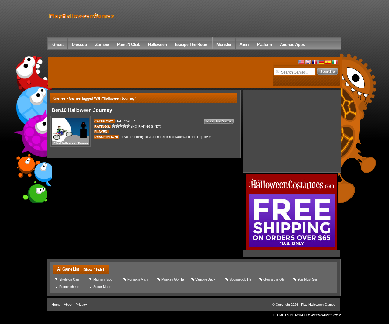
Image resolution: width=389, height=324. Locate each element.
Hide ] (100, 269)
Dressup (79, 44)
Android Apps (292, 44)
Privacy (81, 304)
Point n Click (128, 44)
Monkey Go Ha (172, 279)
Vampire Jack (205, 279)
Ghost (58, 44)
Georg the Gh (273, 279)
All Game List (66, 269)
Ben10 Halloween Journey (81, 110)
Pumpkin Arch (137, 279)
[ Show (87, 269)
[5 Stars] (128, 126)
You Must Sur (307, 279)
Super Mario (102, 286)
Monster (223, 44)
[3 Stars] (121, 126)
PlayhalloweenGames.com (315, 315)
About (68, 304)
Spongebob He (240, 279)
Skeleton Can (69, 279)
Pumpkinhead (69, 286)
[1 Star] (113, 126)
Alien (244, 44)
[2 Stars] (117, 126)
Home (56, 304)
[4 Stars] (124, 126)
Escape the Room (191, 44)
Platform (264, 44)
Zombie (102, 44)
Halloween (157, 44)
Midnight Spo (102, 279)
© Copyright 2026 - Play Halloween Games (304, 304)
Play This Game (218, 121)
